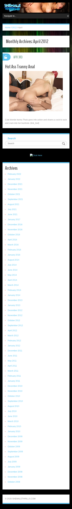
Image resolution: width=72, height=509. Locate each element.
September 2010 (15, 401)
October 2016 (14, 234)
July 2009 (12, 462)
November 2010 (15, 391)
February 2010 (14, 426)
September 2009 (15, 451)
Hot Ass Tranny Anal (20, 66)
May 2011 (12, 361)
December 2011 (15, 351)
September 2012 (15, 325)
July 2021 (12, 209)
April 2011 (12, 366)
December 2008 (15, 472)
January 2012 (14, 345)
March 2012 (13, 335)
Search (12, 138)
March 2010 (13, 421)
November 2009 (15, 441)
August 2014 (13, 260)
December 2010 (15, 386)
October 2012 (14, 320)
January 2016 (14, 255)
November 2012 (15, 315)
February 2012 (14, 340)
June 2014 (12, 270)
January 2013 (14, 305)
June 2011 (12, 356)
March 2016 (13, 245)
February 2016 (14, 250)
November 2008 (15, 477)
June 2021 (12, 214)
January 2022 (14, 179)
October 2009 (14, 446)
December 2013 (15, 300)
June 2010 (12, 416)
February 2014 (14, 290)
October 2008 (14, 482)
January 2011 (14, 381)
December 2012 (15, 310)
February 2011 (14, 376)
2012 (14, 27)
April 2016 (12, 240)
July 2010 (12, 411)
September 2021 (15, 199)
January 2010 (14, 431)
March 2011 (13, 371)
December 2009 (15, 436)
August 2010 (13, 406)
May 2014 (12, 275)
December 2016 (15, 224)
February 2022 (14, 174)
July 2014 (12, 265)
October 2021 (14, 194)
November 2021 (15, 189)
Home (8, 27)
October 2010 (14, 396)
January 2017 (14, 219)
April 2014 (12, 280)
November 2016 (15, 229)
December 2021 (15, 184)
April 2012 (12, 330)
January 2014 (14, 295)
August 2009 (13, 457)
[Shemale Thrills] (36, 7)
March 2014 (13, 285)
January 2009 (14, 467)
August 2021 (13, 204)
